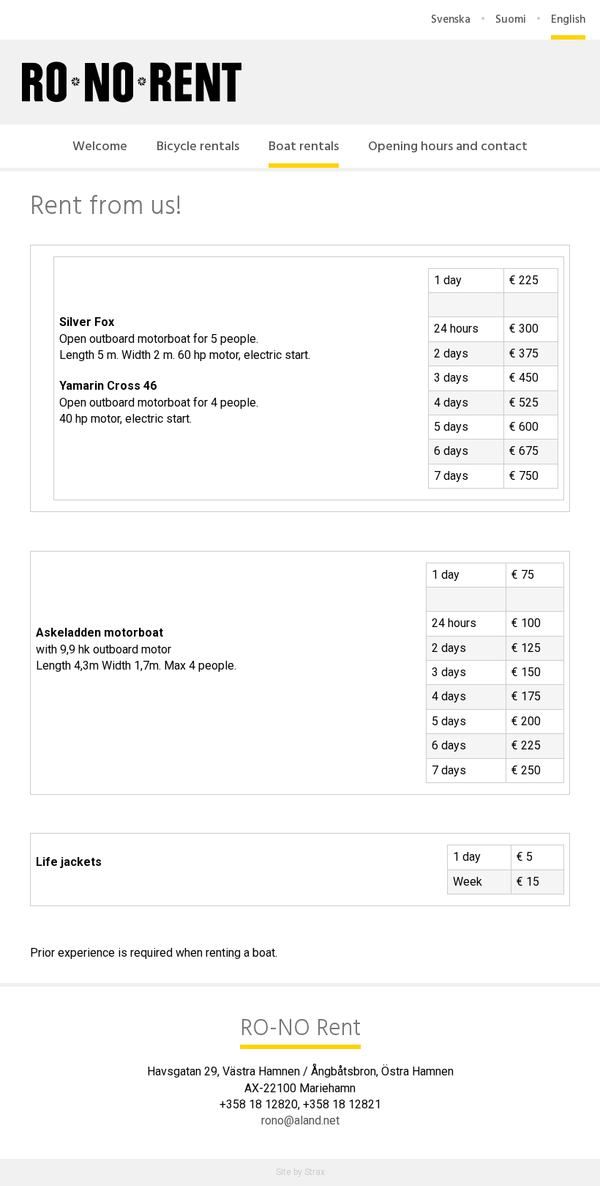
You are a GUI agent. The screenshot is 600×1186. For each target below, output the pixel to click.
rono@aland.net (300, 1120)
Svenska (450, 20)
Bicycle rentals (198, 146)
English (568, 20)
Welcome (99, 146)
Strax (314, 1172)
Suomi (510, 20)
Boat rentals (304, 146)
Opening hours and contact (448, 146)
